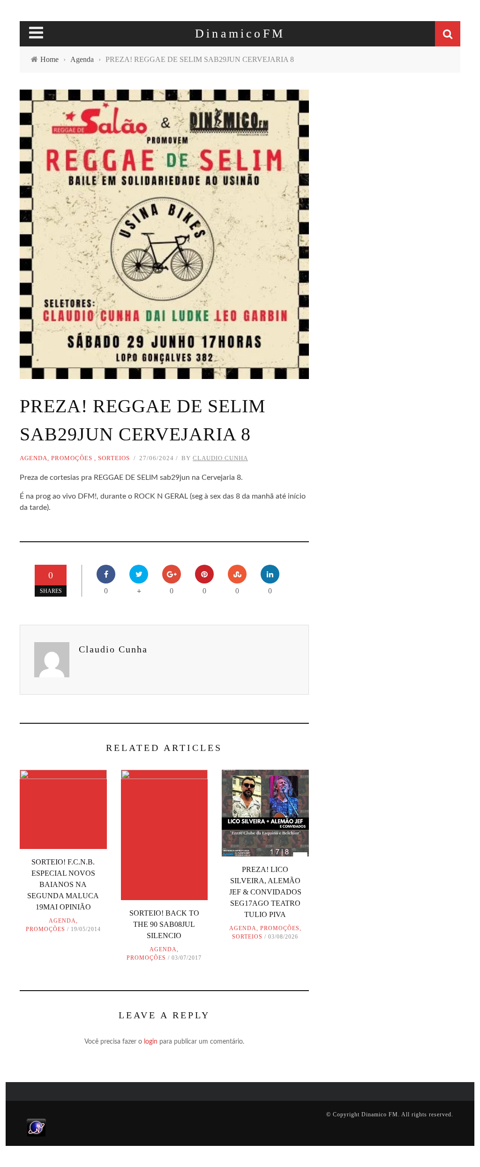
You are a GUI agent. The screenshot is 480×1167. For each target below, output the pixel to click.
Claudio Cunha (220, 458)
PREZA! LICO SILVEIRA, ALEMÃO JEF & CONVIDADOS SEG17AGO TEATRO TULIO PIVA (265, 891)
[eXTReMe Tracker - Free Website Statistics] (36, 1127)
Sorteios (114, 458)
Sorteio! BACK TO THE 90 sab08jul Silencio (164, 924)
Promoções (71, 458)
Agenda (33, 458)
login (151, 1041)
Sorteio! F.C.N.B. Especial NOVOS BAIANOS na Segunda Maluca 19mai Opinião (63, 884)
